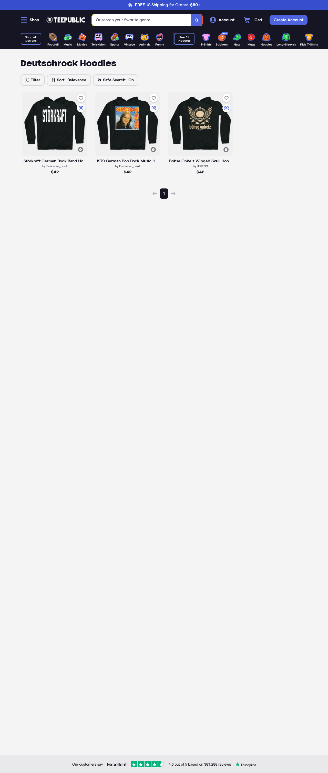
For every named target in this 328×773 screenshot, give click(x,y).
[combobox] (141, 20)
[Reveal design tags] (80, 149)
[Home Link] (65, 20)
